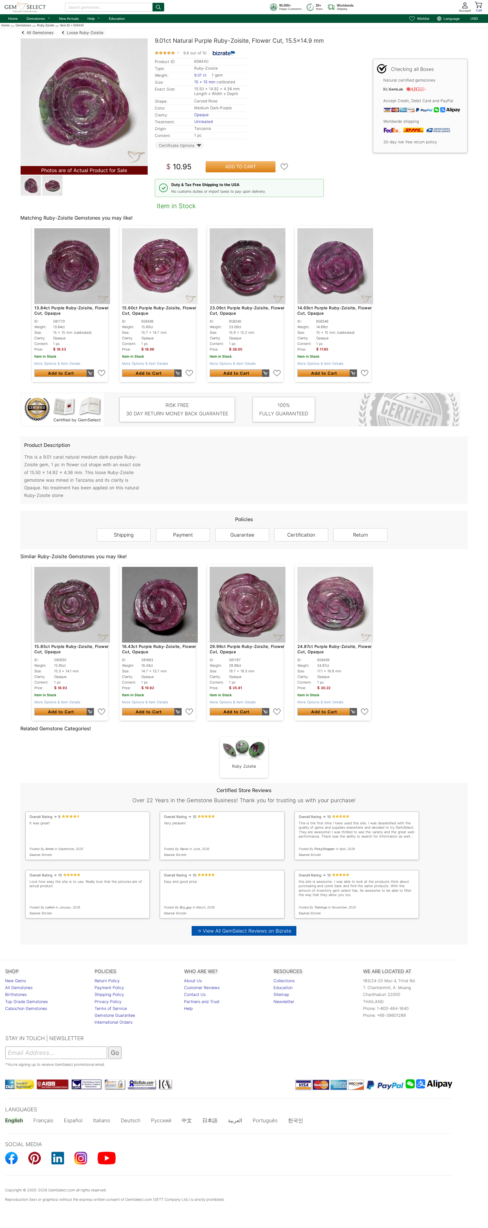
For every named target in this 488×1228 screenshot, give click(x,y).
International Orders (113, 1022)
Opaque (201, 114)
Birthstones (16, 994)
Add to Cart (240, 166)
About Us (193, 980)
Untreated (203, 121)
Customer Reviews (202, 987)
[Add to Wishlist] (284, 167)
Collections (284, 980)
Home (13, 19)
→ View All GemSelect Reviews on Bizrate (244, 931)
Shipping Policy (109, 994)
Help (93, 18)
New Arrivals (69, 19)
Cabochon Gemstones (26, 1008)
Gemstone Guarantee (115, 1015)
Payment (183, 535)
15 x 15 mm (204, 82)
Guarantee (242, 535)
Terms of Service (111, 1008)
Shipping (124, 535)
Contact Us (195, 994)
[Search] (158, 7)
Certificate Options (176, 145)
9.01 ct (201, 75)
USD (474, 19)
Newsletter (283, 1001)
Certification (301, 535)
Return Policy (107, 980)
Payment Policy (109, 987)
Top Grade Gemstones (26, 1001)
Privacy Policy (108, 1001)
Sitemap (281, 994)
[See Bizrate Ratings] (224, 53)
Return (360, 535)
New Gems (15, 980)
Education (117, 19)
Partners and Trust (202, 1001)
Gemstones (38, 18)
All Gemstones (19, 987)
